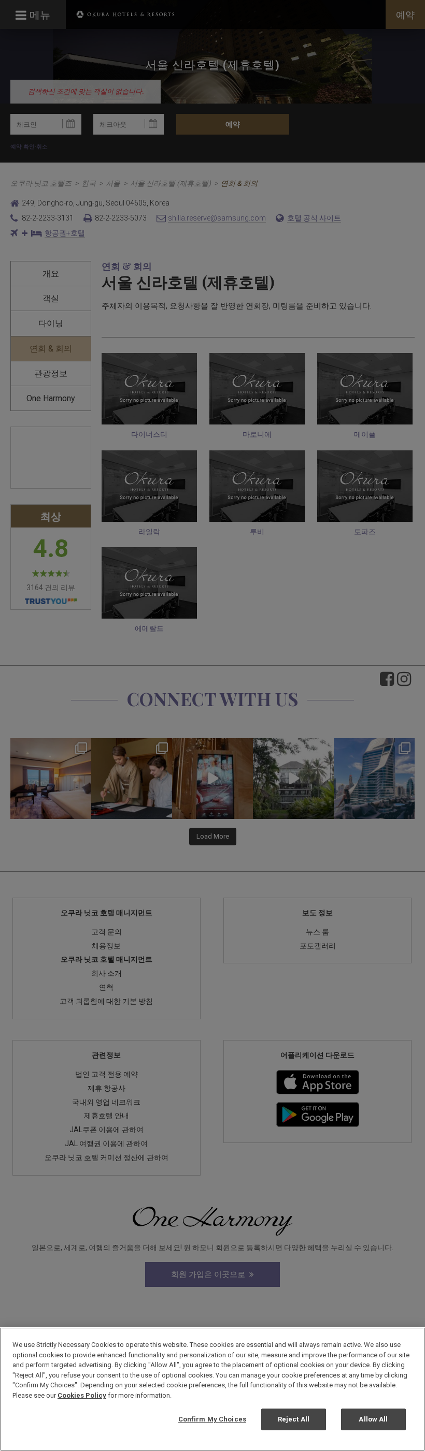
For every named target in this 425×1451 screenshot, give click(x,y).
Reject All (293, 1419)
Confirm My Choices (212, 1419)
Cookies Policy (82, 1395)
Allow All (373, 1419)
